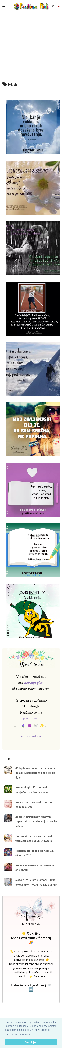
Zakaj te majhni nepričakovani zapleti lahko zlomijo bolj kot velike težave (36, 821)
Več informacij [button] (23, 1034)
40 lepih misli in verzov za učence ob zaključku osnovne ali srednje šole (35, 773)
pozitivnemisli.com (31, 736)
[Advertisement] (31, 48)
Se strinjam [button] (31, 1042)
